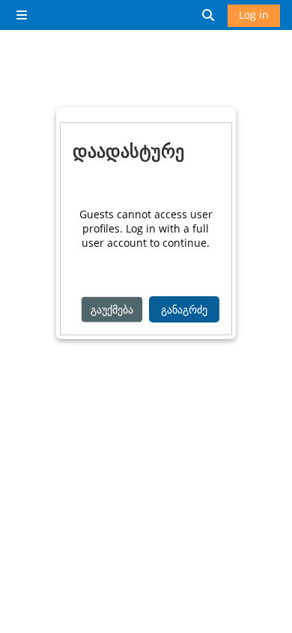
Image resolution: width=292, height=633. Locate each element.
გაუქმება (112, 309)
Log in (254, 15)
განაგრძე (184, 309)
